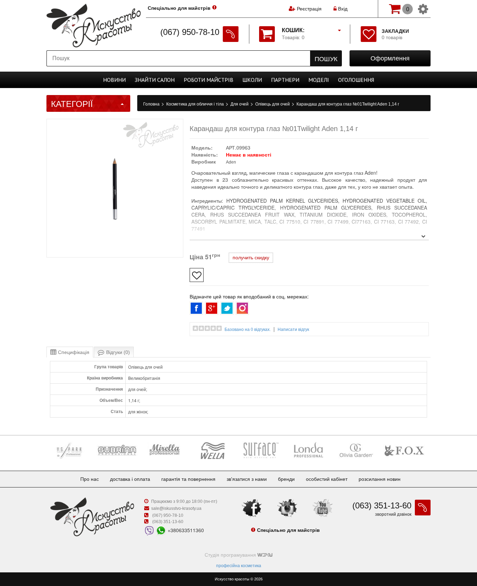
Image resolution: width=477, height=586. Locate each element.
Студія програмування (231, 555)
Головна (152, 104)
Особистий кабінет (326, 479)
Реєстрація (309, 9)
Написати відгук (293, 329)
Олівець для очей (273, 104)
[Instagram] (287, 507)
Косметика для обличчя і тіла (195, 104)
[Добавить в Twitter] (227, 308)
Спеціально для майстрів (179, 8)
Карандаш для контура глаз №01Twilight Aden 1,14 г (347, 104)
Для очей (240, 104)
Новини (114, 79)
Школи (252, 79)
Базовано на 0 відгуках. (248, 329)
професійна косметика (238, 565)
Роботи (208, 79)
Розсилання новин (380, 479)
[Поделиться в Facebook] (196, 308)
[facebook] (252, 507)
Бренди (286, 479)
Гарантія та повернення (188, 479)
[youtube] (323, 507)
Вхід (342, 9)
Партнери (285, 79)
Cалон (155, 79)
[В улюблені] (197, 275)
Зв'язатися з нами (247, 479)
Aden (231, 162)
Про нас (89, 479)
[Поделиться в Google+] (211, 308)
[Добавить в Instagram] (242, 308)
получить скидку (251, 257)
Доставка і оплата (130, 479)
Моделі (318, 79)
